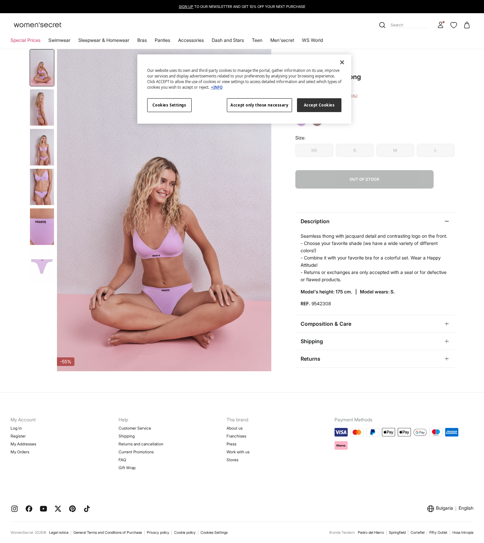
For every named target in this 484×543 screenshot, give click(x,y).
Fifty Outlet (438, 532)
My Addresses (23, 443)
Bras (142, 40)
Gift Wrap (127, 467)
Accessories (191, 40)
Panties (162, 40)
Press (231, 443)
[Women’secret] (37, 25)
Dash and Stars (228, 40)
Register (18, 436)
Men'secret (282, 40)
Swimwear (59, 40)
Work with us (238, 451)
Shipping (127, 436)
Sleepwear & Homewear (103, 40)
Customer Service (135, 428)
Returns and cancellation (141, 443)
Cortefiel (417, 532)
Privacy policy (158, 532)
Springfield (397, 532)
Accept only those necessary (259, 105)
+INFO (217, 87)
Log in (16, 428)
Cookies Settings (214, 532)
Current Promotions (136, 451)
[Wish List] (453, 25)
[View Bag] (466, 25)
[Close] (342, 62)
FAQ (122, 459)
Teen (257, 40)
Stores (232, 459)
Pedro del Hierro (371, 532)
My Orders (20, 451)
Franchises (236, 436)
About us (235, 428)
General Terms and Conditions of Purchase (107, 532)
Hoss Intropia (462, 532)
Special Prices (25, 40)
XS (314, 150)
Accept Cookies (319, 105)
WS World (312, 40)
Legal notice (58, 532)
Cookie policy (185, 532)
